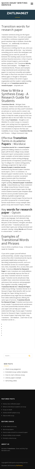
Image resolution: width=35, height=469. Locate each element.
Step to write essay (8, 415)
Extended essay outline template (16, 372)
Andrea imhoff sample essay (11, 413)
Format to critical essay (9, 438)
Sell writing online (11, 381)
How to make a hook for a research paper (15, 432)
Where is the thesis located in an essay (14, 407)
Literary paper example (13, 378)
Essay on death (7, 410)
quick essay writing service (14, 4)
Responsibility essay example (12, 435)
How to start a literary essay (15, 375)
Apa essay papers (8, 429)
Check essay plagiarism (13, 369)
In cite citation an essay (10, 426)
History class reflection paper (11, 404)
